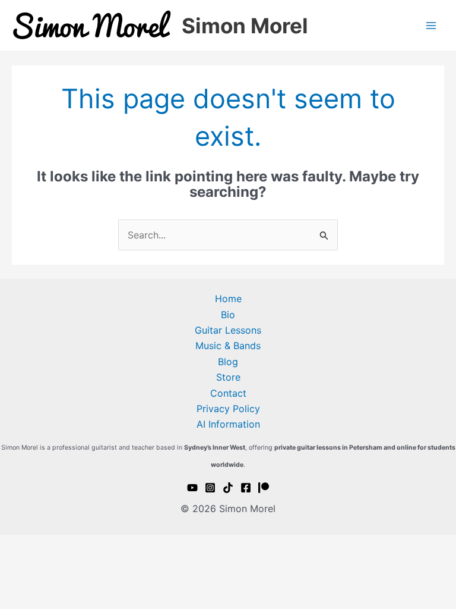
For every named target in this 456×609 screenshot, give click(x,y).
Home (228, 298)
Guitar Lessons (228, 330)
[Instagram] (210, 487)
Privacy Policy (228, 409)
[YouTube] (192, 487)
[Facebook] (245, 487)
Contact (228, 393)
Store (228, 377)
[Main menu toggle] (431, 25)
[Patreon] (263, 487)
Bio (228, 315)
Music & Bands (228, 345)
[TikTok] (228, 487)
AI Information (228, 424)
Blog (228, 362)
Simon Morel (245, 25)
